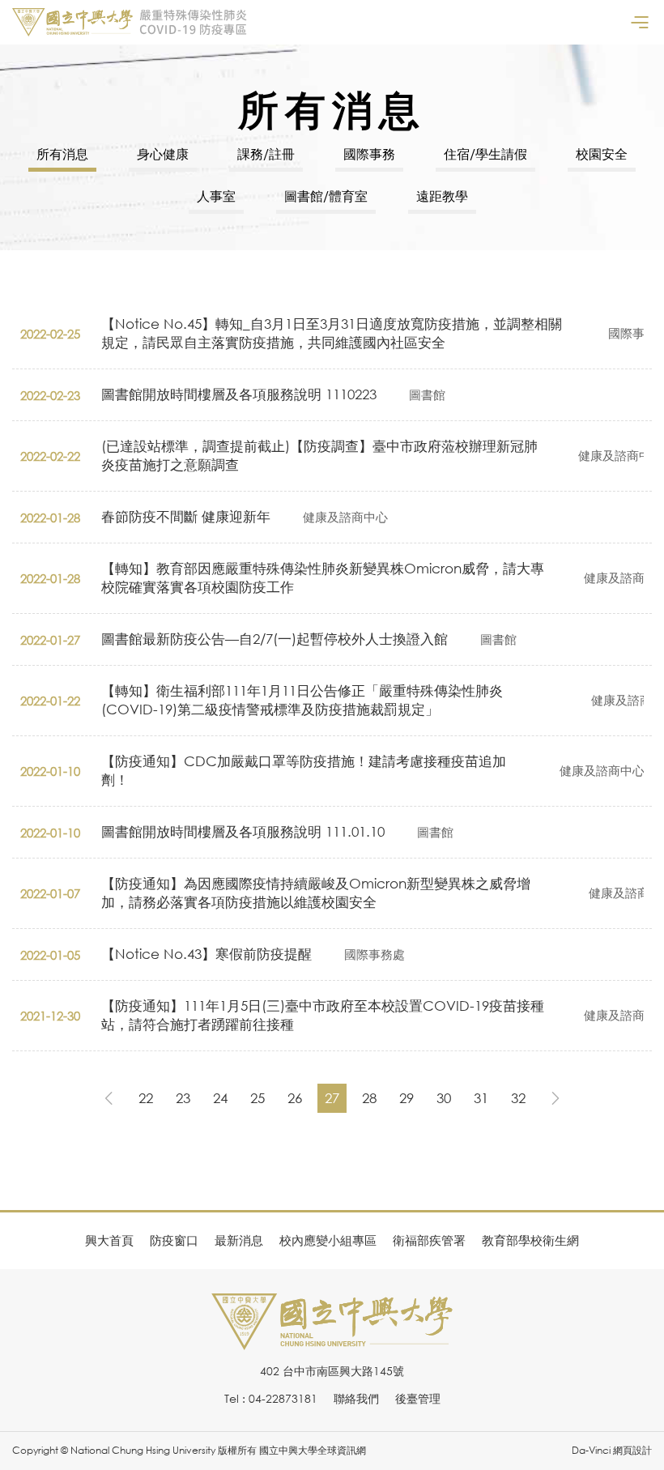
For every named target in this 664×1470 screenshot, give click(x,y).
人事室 (216, 196)
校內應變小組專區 (328, 1240)
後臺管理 (418, 1398)
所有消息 (62, 154)
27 (332, 1097)
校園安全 (602, 154)
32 (518, 1097)
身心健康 (163, 154)
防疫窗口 (174, 1240)
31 (481, 1097)
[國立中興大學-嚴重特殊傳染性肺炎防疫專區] (129, 22)
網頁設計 (632, 1450)
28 (369, 1097)
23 (183, 1097)
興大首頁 (109, 1240)
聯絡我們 (356, 1398)
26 (294, 1097)
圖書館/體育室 (326, 196)
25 (257, 1097)
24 (220, 1097)
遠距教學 (442, 196)
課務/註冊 (266, 154)
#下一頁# (555, 1098)
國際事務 (369, 154)
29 (406, 1097)
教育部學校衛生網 (530, 1240)
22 (145, 1097)
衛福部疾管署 (429, 1240)
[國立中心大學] (332, 1341)
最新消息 (239, 1240)
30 (443, 1097)
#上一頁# (108, 1098)
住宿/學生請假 (485, 154)
